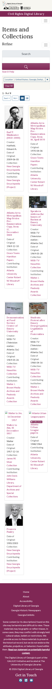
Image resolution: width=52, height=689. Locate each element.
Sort (6, 98)
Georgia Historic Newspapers (26, 610)
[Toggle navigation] (46, 21)
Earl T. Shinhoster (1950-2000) (13, 135)
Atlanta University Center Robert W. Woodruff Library (37, 182)
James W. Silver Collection (12, 462)
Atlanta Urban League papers (34, 428)
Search (36, 54)
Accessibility (26, 601)
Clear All (9, 86)
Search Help (8, 71)
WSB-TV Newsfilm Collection (35, 264)
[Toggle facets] (46, 45)
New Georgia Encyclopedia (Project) (13, 183)
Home (26, 591)
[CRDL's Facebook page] (20, 680)
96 (16, 98)
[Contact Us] (31, 680)
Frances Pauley (11, 530)
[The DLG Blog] (26, 680)
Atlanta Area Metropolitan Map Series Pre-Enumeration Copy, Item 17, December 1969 (14, 223)
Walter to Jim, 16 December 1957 (13, 429)
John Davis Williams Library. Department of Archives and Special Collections (14, 486)
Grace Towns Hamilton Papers (36, 161)
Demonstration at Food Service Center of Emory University (15, 324)
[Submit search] (26, 66)
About (26, 596)
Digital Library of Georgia (26, 605)
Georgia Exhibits (26, 614)
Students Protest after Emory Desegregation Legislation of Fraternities (38, 325)
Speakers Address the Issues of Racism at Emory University (37, 218)
